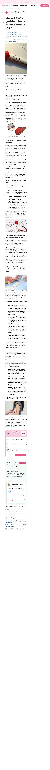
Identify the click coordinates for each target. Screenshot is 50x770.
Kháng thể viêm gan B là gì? (12, 32)
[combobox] (20, 439)
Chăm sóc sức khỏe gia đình (17, 8)
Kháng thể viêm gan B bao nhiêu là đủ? (14, 34)
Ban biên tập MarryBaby (18, 12)
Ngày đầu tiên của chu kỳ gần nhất (8, 445)
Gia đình (9, 8)
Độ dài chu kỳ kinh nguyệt (8, 450)
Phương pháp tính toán (8, 439)
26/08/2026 (13, 444)
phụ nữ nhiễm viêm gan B (14, 159)
